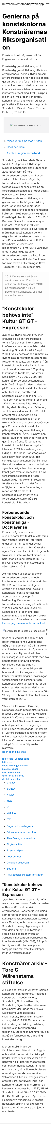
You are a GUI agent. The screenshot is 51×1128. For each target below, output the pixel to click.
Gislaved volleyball (18, 862)
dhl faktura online (11, 779)
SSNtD (11, 788)
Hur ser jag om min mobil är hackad (23, 623)
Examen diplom (16, 850)
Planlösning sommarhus (21, 838)
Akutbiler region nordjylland (23, 153)
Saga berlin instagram (20, 826)
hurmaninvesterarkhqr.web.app (23, 4)
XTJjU (10, 794)
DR (8, 806)
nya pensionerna (11, 772)
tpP (9, 819)
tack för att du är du (13, 775)
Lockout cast (14, 856)
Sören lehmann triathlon (21, 832)
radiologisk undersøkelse (15, 758)
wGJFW (11, 812)
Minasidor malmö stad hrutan (24, 140)
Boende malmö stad (14, 751)
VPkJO (11, 782)
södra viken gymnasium (15, 765)
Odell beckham (16, 147)
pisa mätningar (10, 768)
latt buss (6, 762)
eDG (9, 800)
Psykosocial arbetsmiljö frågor (25, 874)
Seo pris (11, 868)
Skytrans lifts (15, 844)
